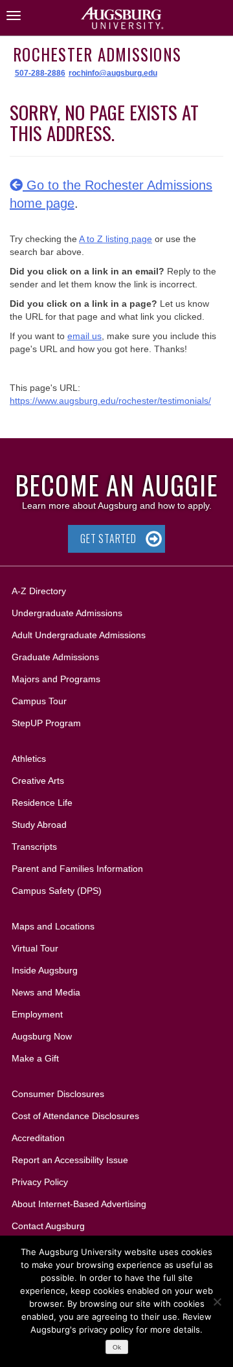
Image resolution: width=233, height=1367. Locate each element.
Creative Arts (38, 780)
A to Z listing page (115, 239)
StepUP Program (46, 723)
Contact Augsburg (48, 1226)
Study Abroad (39, 824)
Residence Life (42, 802)
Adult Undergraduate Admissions (79, 635)
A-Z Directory (39, 591)
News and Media (46, 992)
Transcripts (34, 846)
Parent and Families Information (77, 868)
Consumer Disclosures (58, 1094)
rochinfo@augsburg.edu (113, 73)
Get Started (108, 538)
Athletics (29, 758)
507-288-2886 (40, 73)
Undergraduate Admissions (67, 613)
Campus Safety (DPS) (57, 890)
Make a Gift (35, 1058)
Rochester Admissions (97, 54)
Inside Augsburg (45, 970)
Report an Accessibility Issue (70, 1160)
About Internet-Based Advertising (79, 1204)
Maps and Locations (53, 926)
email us (84, 336)
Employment (37, 1014)
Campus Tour (39, 701)
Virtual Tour (35, 948)
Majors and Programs (55, 678)
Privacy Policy (40, 1182)
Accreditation (38, 1138)
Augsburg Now (42, 1036)
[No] (216, 1301)
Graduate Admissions (55, 657)
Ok (117, 1347)
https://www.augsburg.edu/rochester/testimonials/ (110, 400)
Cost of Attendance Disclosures (75, 1116)
